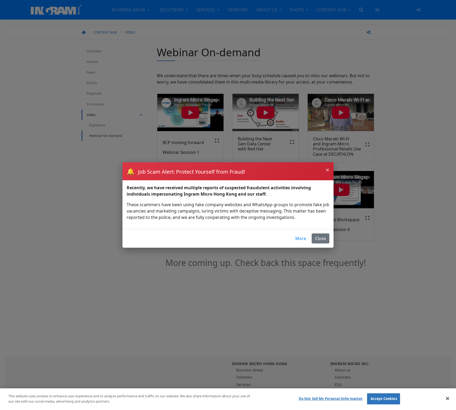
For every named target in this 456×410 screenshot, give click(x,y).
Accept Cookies (383, 398)
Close (320, 238)
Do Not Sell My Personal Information (331, 398)
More (300, 238)
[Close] (447, 398)
